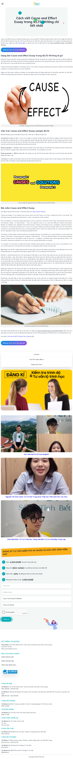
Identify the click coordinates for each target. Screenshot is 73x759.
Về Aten (36, 354)
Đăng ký (6, 619)
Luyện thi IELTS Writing (38, 211)
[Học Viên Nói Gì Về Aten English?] (36, 433)
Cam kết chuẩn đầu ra (36, 359)
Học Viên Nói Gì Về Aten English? (36, 454)
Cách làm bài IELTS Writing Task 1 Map (18, 336)
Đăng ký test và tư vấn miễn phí (14, 50)
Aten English (21, 43)
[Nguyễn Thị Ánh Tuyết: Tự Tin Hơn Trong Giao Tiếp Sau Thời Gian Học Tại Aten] (36, 476)
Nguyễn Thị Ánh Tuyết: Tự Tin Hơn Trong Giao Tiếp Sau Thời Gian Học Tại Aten (36, 497)
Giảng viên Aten (36, 364)
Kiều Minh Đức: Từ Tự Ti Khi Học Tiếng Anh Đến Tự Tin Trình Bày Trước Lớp (36, 539)
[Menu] (2, 3)
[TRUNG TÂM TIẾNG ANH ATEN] (36, 3)
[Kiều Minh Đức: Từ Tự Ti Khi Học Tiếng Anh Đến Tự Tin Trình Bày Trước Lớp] (36, 518)
